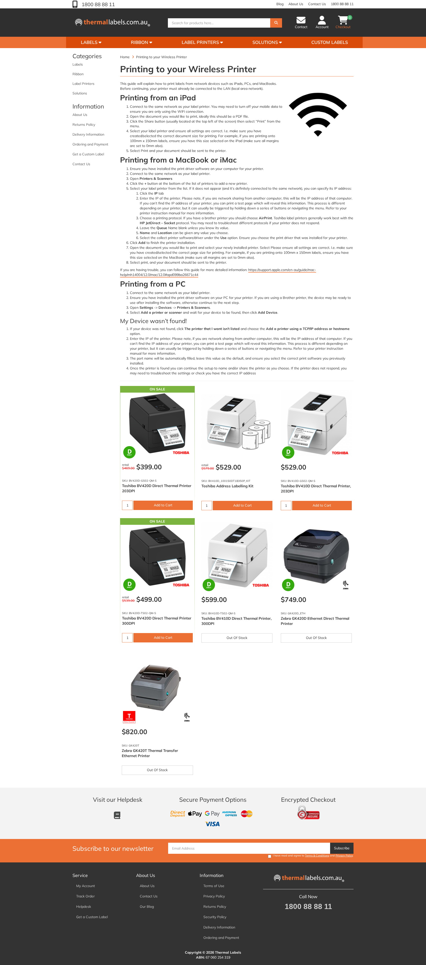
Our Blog (147, 906)
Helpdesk (83, 906)
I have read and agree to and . (313, 855)
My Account (85, 886)
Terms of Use (213, 886)
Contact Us (317, 4)
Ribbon (140, 42)
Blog (280, 4)
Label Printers (201, 42)
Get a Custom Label (88, 154)
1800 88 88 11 (97, 4)
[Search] (276, 23)
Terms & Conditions (317, 855)
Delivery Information (88, 134)
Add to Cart (163, 505)
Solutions (265, 42)
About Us (295, 4)
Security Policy (214, 917)
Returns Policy (83, 124)
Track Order (85, 896)
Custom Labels (329, 42)
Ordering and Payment (90, 144)
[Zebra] (346, 585)
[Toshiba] (181, 453)
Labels (90, 42)
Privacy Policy (344, 855)
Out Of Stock (237, 638)
